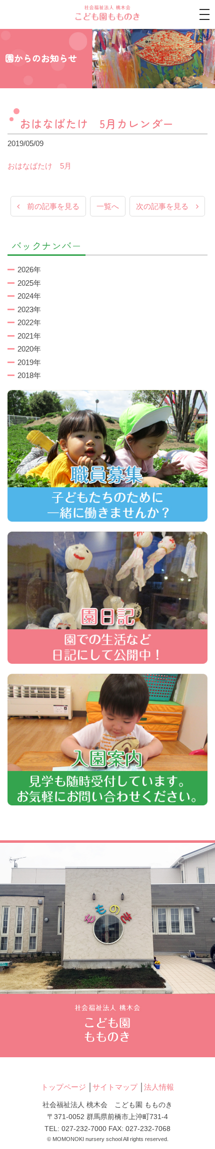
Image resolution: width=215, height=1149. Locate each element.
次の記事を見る (166, 206)
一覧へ (107, 206)
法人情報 (159, 1087)
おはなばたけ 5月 (40, 166)
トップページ (63, 1087)
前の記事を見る (50, 206)
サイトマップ (115, 1087)
